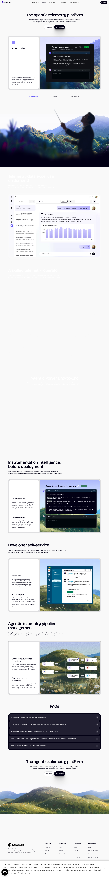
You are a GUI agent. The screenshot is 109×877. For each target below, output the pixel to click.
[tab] (34, 95)
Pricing (44, 2)
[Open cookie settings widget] (4, 872)
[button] (35, 2)
